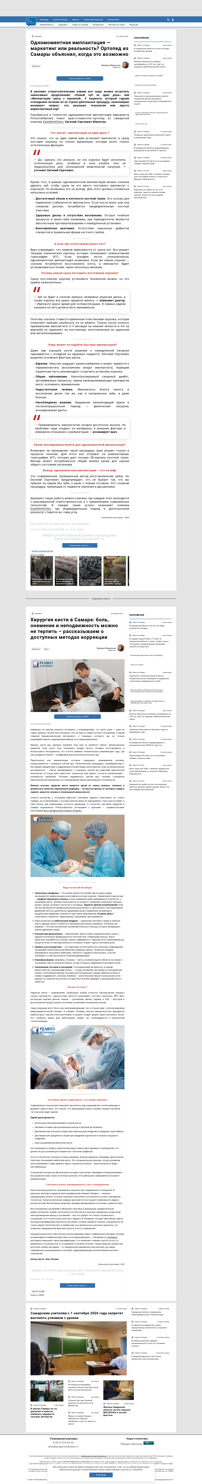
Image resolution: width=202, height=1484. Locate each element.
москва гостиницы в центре (42, 551)
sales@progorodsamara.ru (63, 1446)
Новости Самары (143, 45)
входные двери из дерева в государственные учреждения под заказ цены (147, 702)
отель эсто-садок (38, 1291)
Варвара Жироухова (111, 65)
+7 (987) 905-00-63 (75, 1463)
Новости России (143, 171)
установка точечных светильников (154, 113)
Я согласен (101, 1475)
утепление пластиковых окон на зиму (146, 691)
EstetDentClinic (53, 121)
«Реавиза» (112, 1237)
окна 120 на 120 (141, 124)
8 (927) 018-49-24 (63, 1442)
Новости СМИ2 (37, 555)
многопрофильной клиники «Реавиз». (63, 810)
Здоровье (38, 36)
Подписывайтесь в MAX (80, 78)
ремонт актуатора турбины (145, 75)
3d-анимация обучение (139, 655)
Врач (46, 649)
